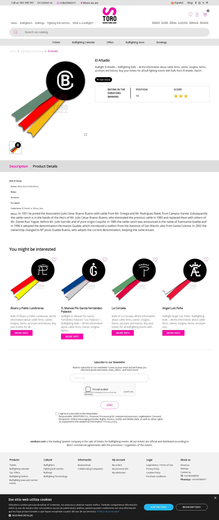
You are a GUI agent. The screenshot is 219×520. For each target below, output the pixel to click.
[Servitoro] (109, 16)
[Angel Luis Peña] (185, 281)
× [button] (215, 498)
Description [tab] (18, 166)
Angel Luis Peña (172, 308)
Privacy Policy (152, 468)
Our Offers (14, 472)
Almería (204, 22)
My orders (117, 465)
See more (104, 79)
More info (21, 332)
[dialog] (109, 507)
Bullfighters (26, 23)
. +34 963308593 (190, 475)
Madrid (156, 22)
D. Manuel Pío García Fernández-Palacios (82, 309)
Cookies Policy (153, 472)
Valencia (193, 22)
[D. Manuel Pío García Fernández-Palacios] (84, 281)
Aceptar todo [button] (159, 507)
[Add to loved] (54, 260)
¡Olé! (110, 405)
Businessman (84, 465)
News (14, 23)
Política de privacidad (108, 511)
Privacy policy (110, 421)
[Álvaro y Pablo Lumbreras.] (33, 281)
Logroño (183, 22)
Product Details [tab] (45, 166)
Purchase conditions (156, 476)
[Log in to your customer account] (197, 14)
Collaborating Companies (90, 468)
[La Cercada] (135, 281)
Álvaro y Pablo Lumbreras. (27, 308)
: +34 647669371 (194, 479)
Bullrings (39, 23)
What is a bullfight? (83, 23)
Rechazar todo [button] (192, 507)
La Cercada (119, 308)
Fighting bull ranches (58, 23)
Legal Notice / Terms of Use (159, 465)
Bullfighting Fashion (18, 476)
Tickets (56, 42)
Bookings (161, 42)
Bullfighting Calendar (83, 42)
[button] (74, 515)
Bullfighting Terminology (55, 476)
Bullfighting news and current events (23, 482)
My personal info (120, 468)
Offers (110, 42)
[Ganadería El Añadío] (85, 134)
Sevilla (164, 22)
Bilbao (173, 22)
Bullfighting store (135, 42)
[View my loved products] (190, 14)
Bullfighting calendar (19, 468)
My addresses (119, 472)
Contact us (186, 472)
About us (185, 465)
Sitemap (184, 468)
